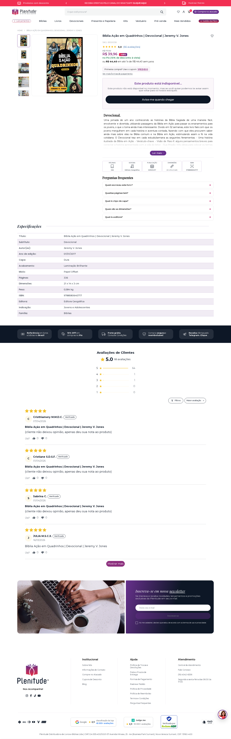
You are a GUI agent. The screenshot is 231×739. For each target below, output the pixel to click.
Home (20, 31)
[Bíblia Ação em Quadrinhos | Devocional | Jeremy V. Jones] (23, 54)
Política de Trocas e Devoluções (139, 666)
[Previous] (66, 3)
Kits (125, 21)
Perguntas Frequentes (140, 703)
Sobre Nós (87, 665)
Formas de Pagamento (141, 679)
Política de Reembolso (140, 693)
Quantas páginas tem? (116, 193)
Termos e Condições (139, 698)
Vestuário (141, 21)
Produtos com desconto (36, 3)
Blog (84, 684)
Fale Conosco (184, 670)
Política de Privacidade (140, 689)
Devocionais (76, 21)
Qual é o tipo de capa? (116, 201)
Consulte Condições (117, 334)
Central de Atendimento (189, 665)
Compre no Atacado (92, 674)
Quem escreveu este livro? (119, 185)
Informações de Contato (93, 670)
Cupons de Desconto (92, 679)
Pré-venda (160, 21)
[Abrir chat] (222, 714)
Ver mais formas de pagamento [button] (117, 74)
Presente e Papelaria (103, 21)
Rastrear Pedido (196, 3)
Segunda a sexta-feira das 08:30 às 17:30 (194, 680)
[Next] (164, 3)
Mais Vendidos (182, 21)
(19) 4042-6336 (185, 674)
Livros (58, 21)
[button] (43, 21)
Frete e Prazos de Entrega (138, 673)
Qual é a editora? (114, 217)
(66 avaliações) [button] (131, 46)
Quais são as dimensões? (118, 209)
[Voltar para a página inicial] (24, 12)
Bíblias (43, 21)
